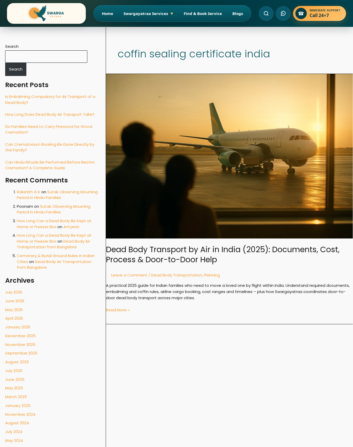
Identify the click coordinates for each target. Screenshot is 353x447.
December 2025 (20, 335)
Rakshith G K (28, 192)
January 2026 (17, 327)
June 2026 (14, 301)
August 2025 (17, 362)
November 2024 (20, 414)
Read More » (117, 310)
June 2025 (15, 379)
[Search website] (266, 13)
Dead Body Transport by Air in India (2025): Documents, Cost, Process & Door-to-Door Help (223, 254)
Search (12, 46)
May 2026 (14, 309)
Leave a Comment (129, 275)
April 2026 (14, 318)
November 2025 (20, 344)
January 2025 (17, 405)
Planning (212, 275)
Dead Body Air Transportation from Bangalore (53, 244)
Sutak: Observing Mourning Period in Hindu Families (57, 195)
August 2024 (17, 423)
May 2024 (14, 440)
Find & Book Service (203, 13)
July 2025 (13, 370)
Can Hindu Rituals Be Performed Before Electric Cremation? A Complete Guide (50, 165)
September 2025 (21, 353)
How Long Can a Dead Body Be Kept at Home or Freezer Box (54, 223)
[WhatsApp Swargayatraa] (283, 13)
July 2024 (13, 431)
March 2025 (16, 396)
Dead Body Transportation (176, 275)
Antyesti (71, 226)
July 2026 (13, 292)
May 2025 (14, 388)
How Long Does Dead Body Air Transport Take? (49, 114)
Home (107, 13)
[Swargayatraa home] (46, 13)
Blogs (237, 13)
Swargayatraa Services (148, 13)
